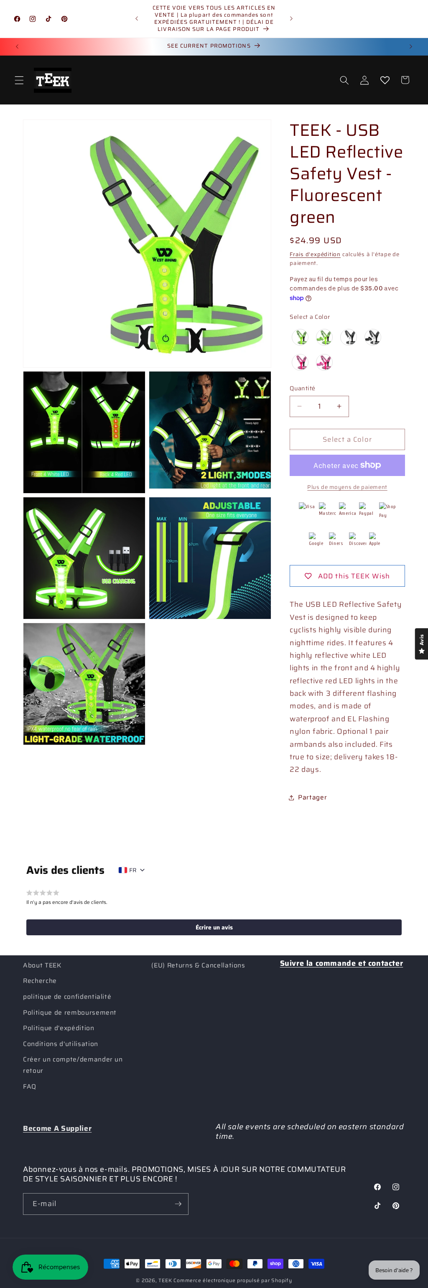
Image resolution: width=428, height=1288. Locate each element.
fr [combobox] (133, 870)
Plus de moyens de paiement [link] (347, 487)
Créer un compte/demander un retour (73, 1065)
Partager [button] (312, 797)
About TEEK (42, 965)
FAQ (29, 1087)
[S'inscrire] (178, 1204)
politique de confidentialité (67, 997)
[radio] (300, 337)
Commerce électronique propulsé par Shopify (232, 1280)
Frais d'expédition (315, 254)
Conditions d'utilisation (60, 1044)
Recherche (40, 981)
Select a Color (310, 316)
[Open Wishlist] (384, 80)
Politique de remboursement (70, 1013)
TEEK (165, 1280)
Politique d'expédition (58, 1028)
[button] (19, 80)
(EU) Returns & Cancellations (198, 965)
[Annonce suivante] (291, 19)
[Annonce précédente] (136, 19)
